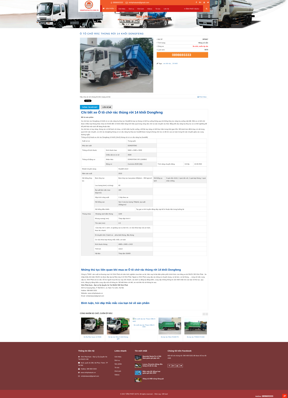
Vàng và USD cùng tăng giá (153, 379)
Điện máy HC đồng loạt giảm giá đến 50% (151, 372)
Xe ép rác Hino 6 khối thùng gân (118, 338)
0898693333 (118, 2)
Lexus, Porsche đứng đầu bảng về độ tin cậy (153, 365)
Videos (149, 9)
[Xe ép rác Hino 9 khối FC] (170, 326)
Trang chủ (123, 19)
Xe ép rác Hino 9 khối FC (170, 337)
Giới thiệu (121, 9)
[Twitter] (208, 2)
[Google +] (200, 2)
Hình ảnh (140, 9)
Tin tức (157, 9)
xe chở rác (167, 63)
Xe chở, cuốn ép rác (200, 46)
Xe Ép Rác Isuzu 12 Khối (92, 337)
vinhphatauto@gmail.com (139, 2)
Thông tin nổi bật (90, 107)
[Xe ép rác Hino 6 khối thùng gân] (118, 326)
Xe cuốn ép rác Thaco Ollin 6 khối (144, 326)
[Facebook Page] (196, 2)
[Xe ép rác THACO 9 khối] (195, 326)
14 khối (175, 63)
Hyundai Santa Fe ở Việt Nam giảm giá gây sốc (152, 357)
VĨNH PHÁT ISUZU (192, 9)
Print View (202, 97)
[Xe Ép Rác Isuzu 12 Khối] (92, 326)
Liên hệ (166, 9)
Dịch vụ (131, 9)
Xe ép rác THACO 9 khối (195, 337)
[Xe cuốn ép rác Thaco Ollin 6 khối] (144, 320)
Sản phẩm (110, 8)
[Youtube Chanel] (204, 2)
